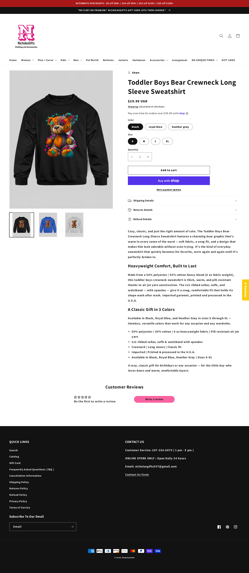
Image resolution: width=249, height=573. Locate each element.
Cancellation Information (25, 475)
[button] (27, 60)
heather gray (180, 126)
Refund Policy (18, 494)
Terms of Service (19, 507)
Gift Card (15, 463)
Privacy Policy (18, 501)
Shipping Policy (19, 482)
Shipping (133, 106)
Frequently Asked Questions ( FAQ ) (31, 469)
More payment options (169, 189)
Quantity (133, 149)
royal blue (155, 126)
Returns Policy (18, 488)
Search (13, 450)
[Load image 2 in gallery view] (48, 224)
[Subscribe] (72, 526)
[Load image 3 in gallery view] (74, 224)
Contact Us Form (137, 474)
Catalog (14, 456)
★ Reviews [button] (246, 290)
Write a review (154, 399)
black (135, 126)
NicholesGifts (128, 557)
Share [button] (135, 72)
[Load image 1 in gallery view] (21, 224)
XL (167, 141)
